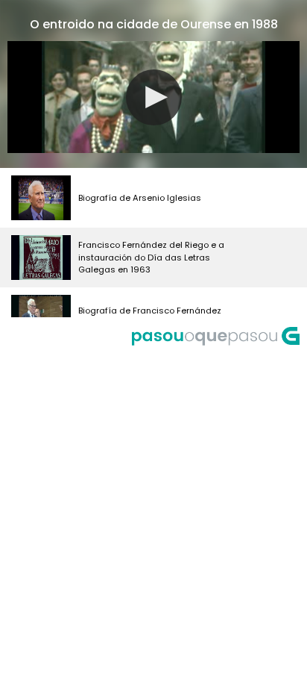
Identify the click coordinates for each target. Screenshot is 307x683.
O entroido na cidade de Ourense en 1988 (154, 24)
